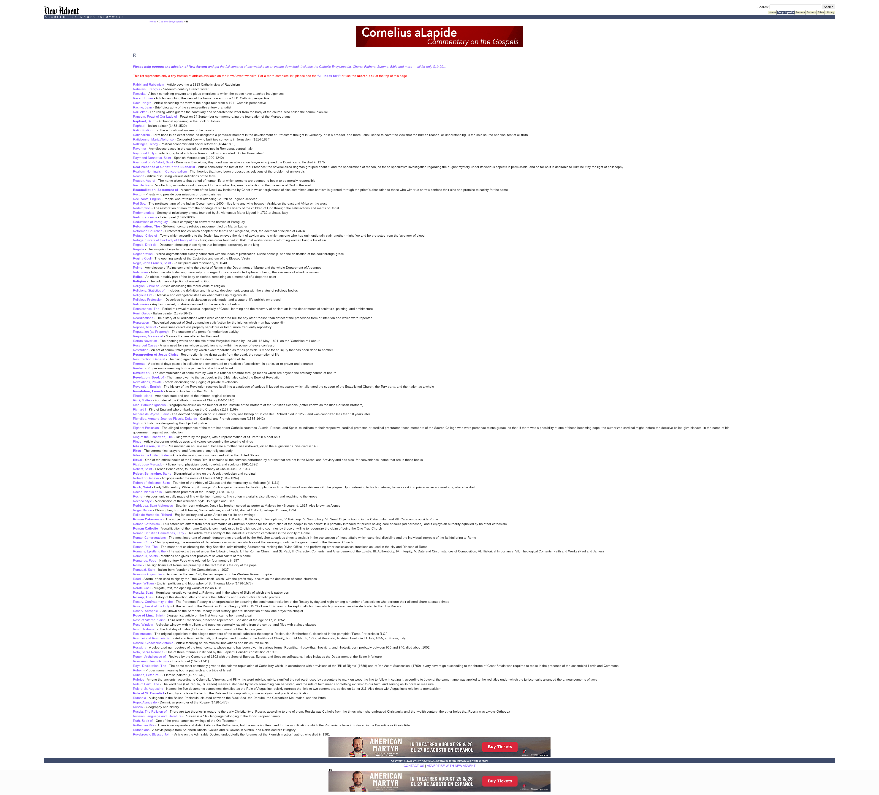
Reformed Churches (147, 231)
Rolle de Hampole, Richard (152, 514)
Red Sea (139, 203)
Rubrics (138, 679)
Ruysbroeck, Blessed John (152, 734)
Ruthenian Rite (144, 725)
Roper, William (143, 583)
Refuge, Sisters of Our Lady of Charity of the (165, 240)
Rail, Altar (140, 112)
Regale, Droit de (145, 244)
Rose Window (143, 624)
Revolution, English (147, 386)
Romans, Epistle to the (149, 551)
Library (830, 12)
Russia (138, 707)
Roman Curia (142, 542)
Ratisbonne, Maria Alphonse (153, 139)
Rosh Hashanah (144, 629)
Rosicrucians (142, 633)
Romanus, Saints (145, 556)
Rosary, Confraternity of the (153, 601)
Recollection (142, 185)
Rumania (139, 698)
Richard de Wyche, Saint (151, 414)
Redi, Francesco (145, 217)
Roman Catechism (146, 524)
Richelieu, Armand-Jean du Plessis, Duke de (165, 418)
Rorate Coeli (142, 588)
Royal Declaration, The (149, 666)
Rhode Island (142, 396)
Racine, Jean (142, 107)
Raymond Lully (144, 153)
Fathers (811, 12)
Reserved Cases (145, 345)
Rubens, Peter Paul (147, 675)
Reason (138, 176)
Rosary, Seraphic (145, 611)
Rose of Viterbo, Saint (149, 620)
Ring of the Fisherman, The (153, 437)
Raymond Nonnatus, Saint (152, 158)
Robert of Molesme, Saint (151, 482)
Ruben (138, 670)
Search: (763, 7)
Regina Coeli (142, 258)
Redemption (142, 208)
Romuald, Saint (144, 569)
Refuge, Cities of (145, 235)
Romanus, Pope (144, 560)
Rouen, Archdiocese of (149, 656)
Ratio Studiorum (144, 130)
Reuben (138, 368)
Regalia (138, 249)
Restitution (140, 350)
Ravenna (139, 148)
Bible (821, 12)
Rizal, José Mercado (148, 464)
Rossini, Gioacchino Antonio (153, 643)
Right (137, 423)
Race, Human (143, 98)
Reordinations (143, 318)
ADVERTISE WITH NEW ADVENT (451, 766)
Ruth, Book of (143, 720)
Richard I (139, 409)
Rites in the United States (151, 455)
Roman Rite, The (145, 547)
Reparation (141, 322)
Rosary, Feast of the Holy (151, 606)
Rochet (138, 496)
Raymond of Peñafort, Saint (153, 162)
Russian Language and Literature (157, 716)
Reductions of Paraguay (150, 222)
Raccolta (139, 93)
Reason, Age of (144, 180)
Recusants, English (147, 199)
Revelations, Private (147, 382)
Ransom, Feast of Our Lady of (155, 116)
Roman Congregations (149, 537)
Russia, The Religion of (150, 711)
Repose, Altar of (144, 327)
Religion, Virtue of (146, 286)
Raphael (139, 125)
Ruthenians (141, 730)
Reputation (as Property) (151, 331)
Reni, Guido (141, 313)
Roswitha (139, 647)
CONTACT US (414, 766)
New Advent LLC (425, 760)
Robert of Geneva (146, 478)
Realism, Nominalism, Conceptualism (160, 171)
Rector (138, 194)
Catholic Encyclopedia (171, 21)
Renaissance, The (146, 309)
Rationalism (141, 135)
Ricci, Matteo (142, 400)
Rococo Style (142, 501)
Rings (137, 441)
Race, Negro (142, 103)
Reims (137, 267)
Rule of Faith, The (146, 684)
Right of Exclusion (146, 428)
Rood (137, 579)
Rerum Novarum (145, 341)
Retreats (139, 363)
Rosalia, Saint (143, 592)
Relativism (140, 272)
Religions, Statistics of (149, 290)
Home (772, 12)
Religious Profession (148, 299)
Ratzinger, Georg (145, 144)
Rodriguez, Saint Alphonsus (153, 505)
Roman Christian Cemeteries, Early (158, 533)
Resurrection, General (149, 359)
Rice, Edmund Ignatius (149, 405)
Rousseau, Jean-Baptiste (151, 661)
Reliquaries (141, 304)
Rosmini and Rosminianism (152, 638)
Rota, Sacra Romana (148, 652)
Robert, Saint (142, 469)
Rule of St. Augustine (148, 688)
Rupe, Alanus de (145, 702)
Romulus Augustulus (148, 574)
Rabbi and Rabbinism (148, 84)
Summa (800, 12)
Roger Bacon (142, 510)
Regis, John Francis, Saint (152, 263)
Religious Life (142, 295)
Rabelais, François (146, 89)
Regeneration (143, 254)
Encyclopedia (786, 12)
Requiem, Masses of (148, 336)
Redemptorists (143, 212)
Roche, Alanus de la (147, 492)
